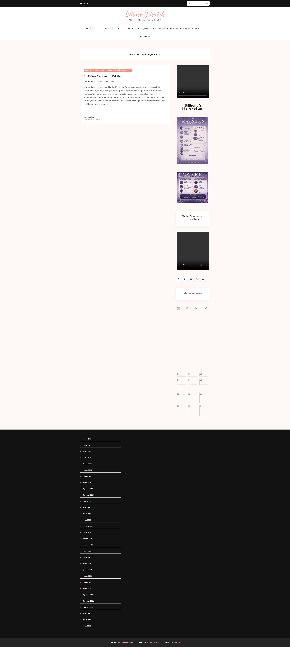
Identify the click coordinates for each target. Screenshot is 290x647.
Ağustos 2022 (88, 595)
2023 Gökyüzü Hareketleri (119, 70)
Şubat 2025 (87, 526)
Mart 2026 (87, 451)
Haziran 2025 (88, 501)
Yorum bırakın (111, 82)
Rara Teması (154, 642)
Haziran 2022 (88, 607)
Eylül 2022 (87, 589)
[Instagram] (84, 3)
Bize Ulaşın (145, 36)
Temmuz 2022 (88, 601)
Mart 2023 (87, 564)
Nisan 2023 (87, 557)
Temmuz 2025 (88, 495)
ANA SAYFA (90, 29)
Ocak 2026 (87, 458)
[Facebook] (81, 3)
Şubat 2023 (87, 570)
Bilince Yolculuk (145, 14)
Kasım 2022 (87, 576)
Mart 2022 (87, 626)
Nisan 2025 (87, 514)
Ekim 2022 (87, 582)
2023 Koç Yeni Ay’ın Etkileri (103, 76)
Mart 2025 (87, 520)
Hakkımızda (105, 29)
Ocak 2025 (87, 532)
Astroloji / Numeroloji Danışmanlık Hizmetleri (181, 29)
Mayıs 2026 (87, 439)
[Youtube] (87, 3)
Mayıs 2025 (87, 507)
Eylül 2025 (87, 483)
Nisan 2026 (87, 445)
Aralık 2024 (87, 539)
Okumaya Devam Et (93, 120)
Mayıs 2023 (87, 551)
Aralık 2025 (87, 464)
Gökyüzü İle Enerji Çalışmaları (139, 29)
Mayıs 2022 (87, 613)
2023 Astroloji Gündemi (95, 70)
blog (117, 29)
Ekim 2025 (87, 476)
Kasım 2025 (87, 470)
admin (99, 82)
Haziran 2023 (88, 545)
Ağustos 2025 (88, 489)
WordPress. (175, 642)
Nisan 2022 (87, 620)
